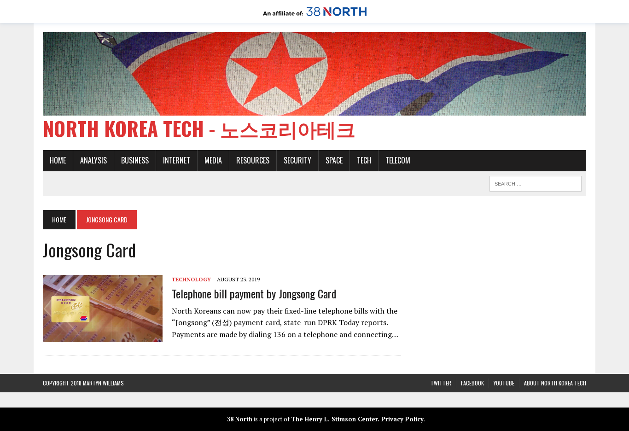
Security (297, 160)
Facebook (472, 383)
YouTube (504, 383)
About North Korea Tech (555, 383)
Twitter (441, 383)
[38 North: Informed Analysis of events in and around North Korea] (315, 17)
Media (213, 160)
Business (135, 160)
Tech (364, 160)
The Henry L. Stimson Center (334, 419)
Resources (252, 160)
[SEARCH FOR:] (535, 182)
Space (334, 160)
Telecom (397, 160)
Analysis (93, 160)
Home (58, 160)
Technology (191, 279)
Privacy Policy (402, 419)
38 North (239, 419)
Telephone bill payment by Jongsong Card (254, 293)
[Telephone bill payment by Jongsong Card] (103, 336)
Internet (176, 160)
